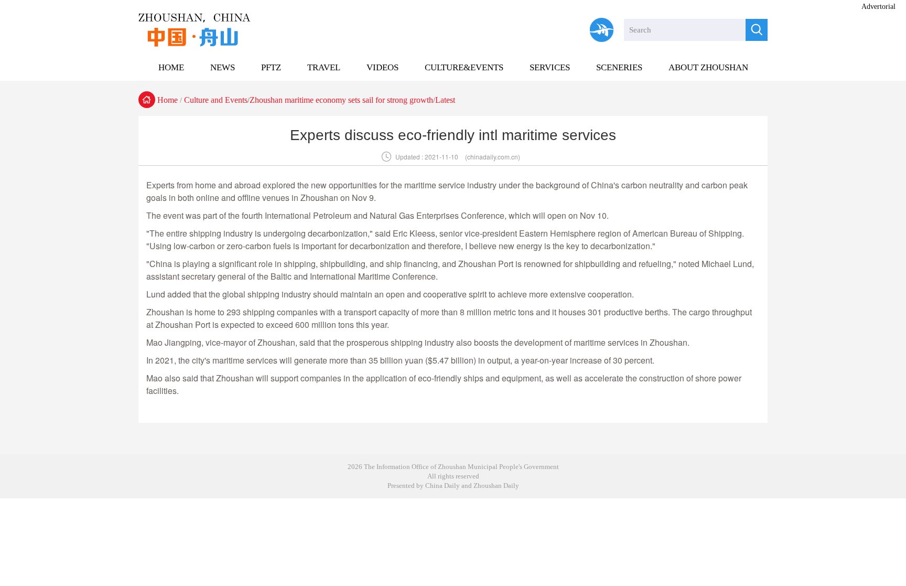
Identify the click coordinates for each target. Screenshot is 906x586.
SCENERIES (619, 67)
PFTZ (271, 67)
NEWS (222, 67)
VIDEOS (382, 67)
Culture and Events (215, 99)
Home (167, 99)
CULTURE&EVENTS (464, 67)
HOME (171, 67)
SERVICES (550, 67)
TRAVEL (323, 67)
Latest (445, 99)
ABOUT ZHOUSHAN (708, 67)
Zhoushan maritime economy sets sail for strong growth (341, 99)
